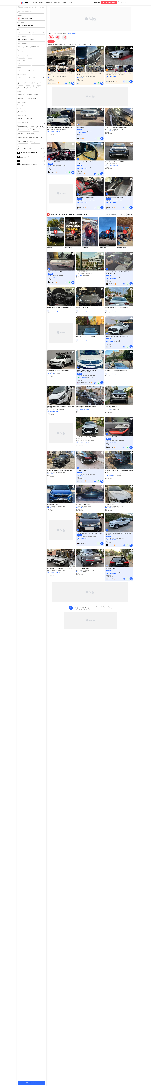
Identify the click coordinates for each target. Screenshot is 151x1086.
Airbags (32, 126)
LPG (39, 46)
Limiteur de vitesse (23, 145)
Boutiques (64, 2)
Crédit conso (57, 2)
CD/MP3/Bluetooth (35, 145)
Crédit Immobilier (48, 2)
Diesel (19, 46)
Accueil (50, 33)
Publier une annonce (110, 2)
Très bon (27, 84)
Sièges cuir (21, 133)
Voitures (64, 33)
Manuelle (30, 57)
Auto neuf (34, 2)
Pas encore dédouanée (32, 94)
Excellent (20, 84)
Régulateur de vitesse (28, 141)
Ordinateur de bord (23, 148)
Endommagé (21, 88)
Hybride (20, 50)
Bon (33, 84)
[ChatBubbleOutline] (66, 83)
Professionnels (30, 118)
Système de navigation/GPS (24, 130)
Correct (39, 84)
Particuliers (21, 118)
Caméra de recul (22, 137)
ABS (42, 137)
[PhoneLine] (72, 83)
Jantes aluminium (22, 126)
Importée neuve (32, 98)
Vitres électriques (33, 137)
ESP (19, 141)
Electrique (33, 46)
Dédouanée (21, 94)
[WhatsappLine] (69, 83)
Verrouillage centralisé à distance (37, 148)
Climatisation (40, 126)
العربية (126, 2)
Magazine (70, 2)
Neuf (37, 88)
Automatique (21, 57)
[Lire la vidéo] (55, 232)
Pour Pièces (30, 88)
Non (23, 111)
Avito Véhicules (57, 33)
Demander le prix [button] (55, 131)
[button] (24, 64)
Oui (19, 111)
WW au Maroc (21, 98)
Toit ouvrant (36, 130)
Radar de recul (30, 133)
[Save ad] (73, 48)
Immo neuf (41, 2)
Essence (26, 46)
